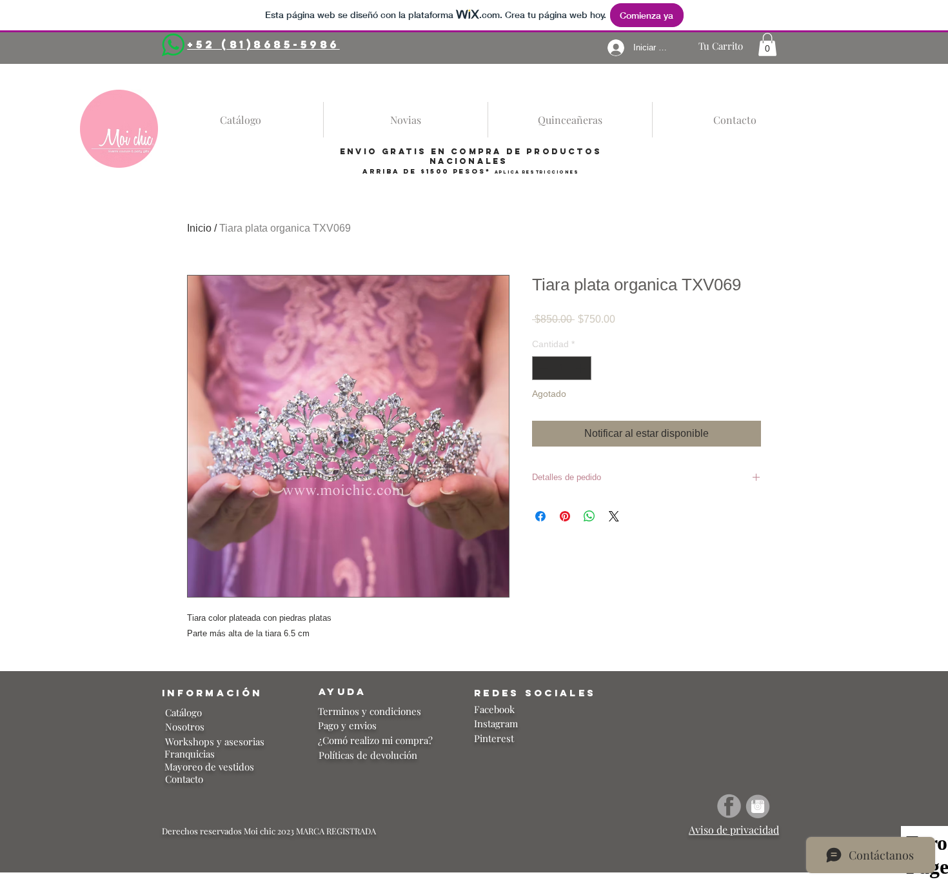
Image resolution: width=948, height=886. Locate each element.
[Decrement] (542, 368)
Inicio (199, 228)
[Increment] (581, 368)
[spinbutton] (561, 368)
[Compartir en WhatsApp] (589, 516)
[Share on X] (614, 516)
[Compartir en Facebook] (540, 516)
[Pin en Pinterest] (565, 516)
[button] (767, 44)
